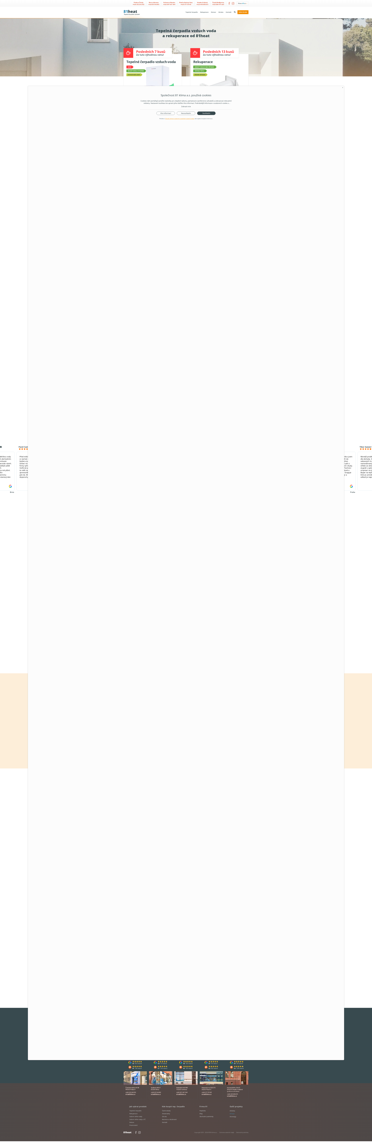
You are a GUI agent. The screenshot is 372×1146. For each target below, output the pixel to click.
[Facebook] (229, 3)
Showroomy (166, 1114)
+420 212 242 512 (138, 4)
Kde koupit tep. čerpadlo (173, 1106)
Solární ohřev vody (135, 1116)
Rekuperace (204, 12)
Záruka (220, 12)
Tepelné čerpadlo (192, 12)
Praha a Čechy (138, 2)
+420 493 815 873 (202, 4)
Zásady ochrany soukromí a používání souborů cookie (179, 118)
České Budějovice (218, 2)
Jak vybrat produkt (138, 1106)
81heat (232, 1114)
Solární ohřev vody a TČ (137, 1119)
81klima (232, 1111)
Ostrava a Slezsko (169, 2)
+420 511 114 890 (153, 4)
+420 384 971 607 (218, 4)
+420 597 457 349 (169, 4)
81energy (233, 1117)
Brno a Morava (153, 2)
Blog (201, 1114)
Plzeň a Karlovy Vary (185, 2)
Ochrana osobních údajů (226, 1132)
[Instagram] (233, 3)
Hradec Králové (202, 2)
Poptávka (203, 1111)
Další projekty (236, 1106)
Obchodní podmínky (206, 1116)
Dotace (213, 12)
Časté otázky (166, 1111)
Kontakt (229, 12)
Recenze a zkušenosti (169, 1119)
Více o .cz (242, 3)
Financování (133, 1125)
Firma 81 (203, 1106)
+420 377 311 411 (186, 4)
